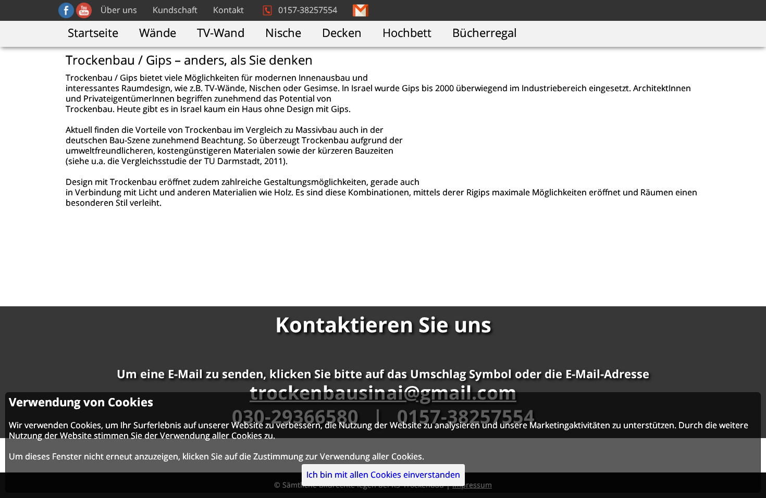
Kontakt (228, 10)
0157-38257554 (307, 10)
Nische (283, 34)
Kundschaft (175, 10)
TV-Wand (220, 34)
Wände (157, 34)
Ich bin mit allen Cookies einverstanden (383, 475)
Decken (342, 34)
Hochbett (406, 34)
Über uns (119, 10)
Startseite (93, 34)
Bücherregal (484, 34)
